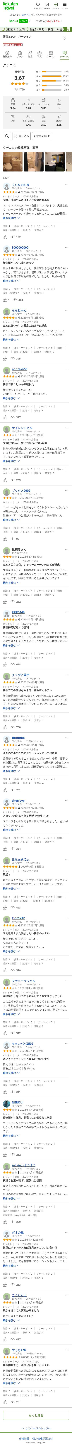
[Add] (64, 38)
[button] (13, 161)
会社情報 (24, 1438)
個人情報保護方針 (42, 1438)
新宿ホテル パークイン (17, 36)
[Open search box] (7, 136)
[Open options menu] (67, 185)
